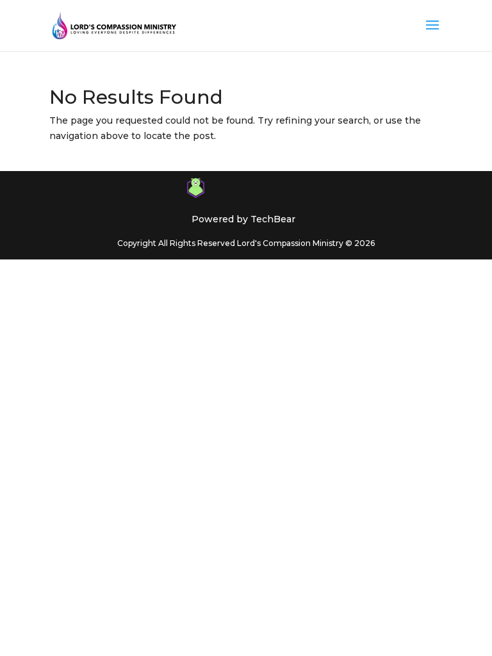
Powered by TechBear (243, 219)
